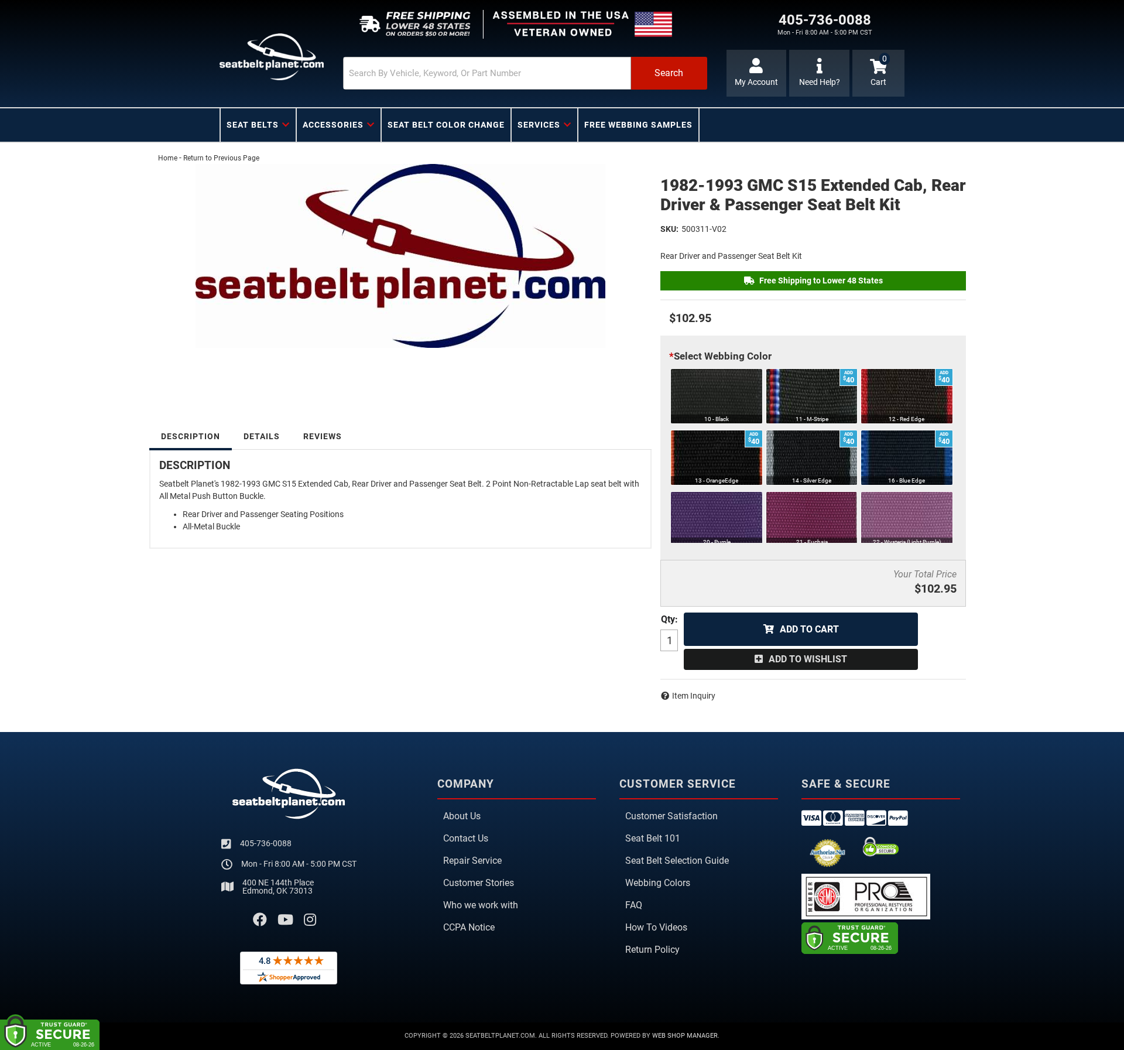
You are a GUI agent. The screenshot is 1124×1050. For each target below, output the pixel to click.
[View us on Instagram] (310, 920)
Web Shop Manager (685, 1035)
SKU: (669, 229)
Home (167, 158)
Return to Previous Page (221, 158)
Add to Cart (809, 629)
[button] (525, 73)
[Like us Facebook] (260, 920)
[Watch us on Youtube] (285, 920)
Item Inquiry (693, 695)
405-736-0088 (266, 843)
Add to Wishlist (808, 659)
